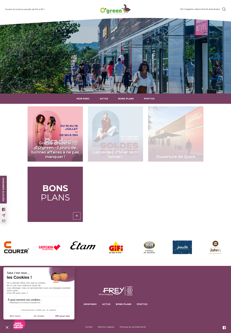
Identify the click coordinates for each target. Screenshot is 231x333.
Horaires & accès (3, 189)
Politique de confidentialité (133, 327)
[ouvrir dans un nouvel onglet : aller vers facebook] (3, 209)
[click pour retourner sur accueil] (16, 247)
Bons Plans (126, 98)
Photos (149, 98)
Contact (89, 327)
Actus (104, 98)
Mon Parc (83, 98)
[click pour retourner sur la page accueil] (115, 9)
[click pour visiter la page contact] (3, 221)
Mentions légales (106, 327)
